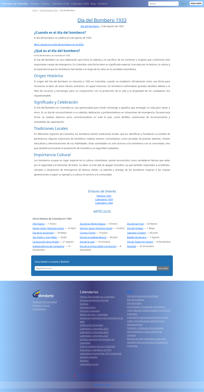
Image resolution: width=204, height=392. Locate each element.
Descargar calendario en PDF (95, 350)
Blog (93, 3)
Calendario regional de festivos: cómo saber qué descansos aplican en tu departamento (147, 321)
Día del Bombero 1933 (102, 20)
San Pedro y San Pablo (45, 237)
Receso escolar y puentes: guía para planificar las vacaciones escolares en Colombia (147, 342)
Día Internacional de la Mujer (143, 296)
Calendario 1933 (104, 199)
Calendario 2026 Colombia (102, 385)
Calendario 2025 (80, 3)
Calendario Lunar (89, 364)
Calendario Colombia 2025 (94, 328)
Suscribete (163, 268)
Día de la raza (87, 241)
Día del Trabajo (135, 228)
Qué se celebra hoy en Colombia (97, 346)
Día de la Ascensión (43, 232)
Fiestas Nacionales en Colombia (97, 296)
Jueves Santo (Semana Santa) (48, 228)
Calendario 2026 (60, 3)
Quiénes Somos (41, 305)
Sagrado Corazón (136, 232)
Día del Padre (134, 303)
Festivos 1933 (104, 195)
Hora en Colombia (90, 310)
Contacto (102, 3)
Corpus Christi (87, 232)
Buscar (184, 3)
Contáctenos (39, 309)
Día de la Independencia (93, 237)
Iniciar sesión (196, 3)
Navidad (131, 246)
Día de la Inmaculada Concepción (98, 246)
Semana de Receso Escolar (94, 300)
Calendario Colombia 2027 (94, 335)
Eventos (45, 3)
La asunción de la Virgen (46, 241)
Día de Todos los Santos (140, 241)
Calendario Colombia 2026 (94, 332)
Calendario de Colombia (14, 3)
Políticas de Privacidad (45, 301)
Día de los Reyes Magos (93, 223)
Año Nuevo (39, 223)
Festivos (34, 3)
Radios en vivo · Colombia (94, 314)
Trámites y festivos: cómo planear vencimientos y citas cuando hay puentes (145, 331)
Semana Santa (87, 307)
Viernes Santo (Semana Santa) (96, 228)
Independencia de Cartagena (48, 246)
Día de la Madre (135, 299)
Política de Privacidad (91, 325)
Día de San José (135, 223)
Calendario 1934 (104, 203)
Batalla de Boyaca (136, 237)
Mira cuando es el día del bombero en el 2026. (59, 44)
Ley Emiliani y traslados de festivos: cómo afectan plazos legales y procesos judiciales (148, 310)
